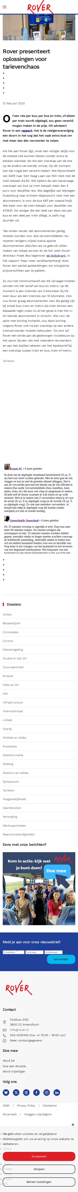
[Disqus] (39, 414)
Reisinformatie (13, 755)
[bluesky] (6, 1092)
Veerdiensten (12, 808)
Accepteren (39, 1156)
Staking (8, 764)
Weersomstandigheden (19, 834)
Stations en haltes (15, 773)
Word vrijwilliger (14, 1071)
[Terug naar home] (40, 7)
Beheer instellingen (39, 1182)
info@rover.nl (19, 1030)
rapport (26, 130)
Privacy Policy (26, 1105)
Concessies (10, 632)
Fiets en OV (11, 685)
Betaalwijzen (11, 623)
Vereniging (10, 816)
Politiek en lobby (14, 737)
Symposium (11, 781)
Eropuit (8, 676)
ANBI (6, 1105)
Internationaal (13, 711)
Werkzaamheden (14, 825)
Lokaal (7, 720)
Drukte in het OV (14, 658)
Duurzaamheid (13, 667)
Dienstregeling (13, 649)
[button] (4, 7)
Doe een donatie (14, 1066)
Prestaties (10, 746)
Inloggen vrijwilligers (38, 1114)
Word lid (9, 1060)
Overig (7, 729)
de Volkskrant (56, 255)
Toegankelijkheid (14, 799)
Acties (7, 614)
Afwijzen (39, 1169)
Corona (8, 641)
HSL (6, 693)
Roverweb (10, 1114)
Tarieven (8, 361)
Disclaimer (50, 1105)
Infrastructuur (13, 702)
